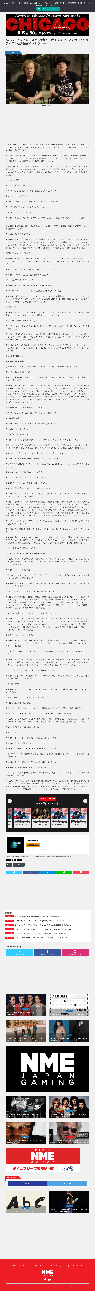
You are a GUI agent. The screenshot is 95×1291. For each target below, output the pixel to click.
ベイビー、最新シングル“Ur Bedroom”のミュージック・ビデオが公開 (37, 916)
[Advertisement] (47, 125)
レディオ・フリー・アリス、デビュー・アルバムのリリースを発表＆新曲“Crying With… (43, 925)
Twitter (68, 1183)
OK (39, 9)
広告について (37, 1266)
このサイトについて (18, 1266)
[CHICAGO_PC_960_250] (47, 25)
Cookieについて (77, 1266)
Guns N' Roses (18, 865)
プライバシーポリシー (57, 1266)
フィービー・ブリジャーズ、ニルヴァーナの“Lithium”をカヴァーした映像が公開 (40, 933)
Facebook (28, 1183)
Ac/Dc (9, 865)
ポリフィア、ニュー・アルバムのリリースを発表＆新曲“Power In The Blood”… (40, 921)
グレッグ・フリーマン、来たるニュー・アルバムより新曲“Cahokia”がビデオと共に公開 (43, 929)
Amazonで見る (33, 844)
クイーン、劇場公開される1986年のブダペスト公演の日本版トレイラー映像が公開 (41, 938)
